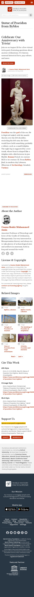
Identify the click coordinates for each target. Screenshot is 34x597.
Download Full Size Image (17, 128)
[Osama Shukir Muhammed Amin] (17, 219)
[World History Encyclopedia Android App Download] (23, 509)
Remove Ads (28, 174)
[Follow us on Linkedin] (18, 533)
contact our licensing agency (11, 286)
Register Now (8, 63)
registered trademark (17, 556)
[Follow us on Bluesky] (15, 533)
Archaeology (17, 165)
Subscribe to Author (20, 76)
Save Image (6, 76)
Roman (11, 157)
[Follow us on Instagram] (22, 533)
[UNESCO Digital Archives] (17, 570)
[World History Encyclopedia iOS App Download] (11, 509)
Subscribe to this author (10, 206)
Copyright (24, 271)
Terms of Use (19, 523)
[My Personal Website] (12, 253)
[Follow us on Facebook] (7, 533)
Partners (29, 523)
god (18, 132)
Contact (14, 519)
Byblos (28, 160)
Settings (23, 524)
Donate (5, 437)
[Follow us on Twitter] (11, 533)
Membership (9, 2)
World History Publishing (12, 542)
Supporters (14, 524)
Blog (14, 521)
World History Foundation (11, 539)
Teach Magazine (21, 463)
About (7, 519)
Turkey (4, 168)
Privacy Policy (7, 523)
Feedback (7, 521)
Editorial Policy (23, 521)
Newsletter (23, 519)
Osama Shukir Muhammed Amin (19, 69)
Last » (20, 356)
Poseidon (5, 132)
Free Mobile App (19, 2)
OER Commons (15, 461)
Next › (13, 356)
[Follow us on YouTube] (26, 533)
